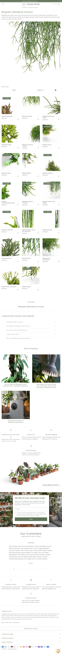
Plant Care (9, 622)
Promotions (16, 622)
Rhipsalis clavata (47, 145)
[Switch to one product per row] (55, 90)
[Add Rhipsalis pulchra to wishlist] (38, 261)
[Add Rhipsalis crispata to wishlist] (17, 176)
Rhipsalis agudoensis (7, 116)
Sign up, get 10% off (30, 1)
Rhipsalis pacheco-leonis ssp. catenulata (28, 230)
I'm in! (31, 519)
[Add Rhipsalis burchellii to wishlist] (17, 147)
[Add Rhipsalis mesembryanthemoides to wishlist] (17, 204)
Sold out (18, 117)
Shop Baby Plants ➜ (51, 485)
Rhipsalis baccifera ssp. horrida (49, 117)
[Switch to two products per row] (58, 90)
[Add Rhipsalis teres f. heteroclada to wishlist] (58, 261)
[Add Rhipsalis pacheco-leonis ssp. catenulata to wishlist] (38, 233)
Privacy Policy (29, 515)
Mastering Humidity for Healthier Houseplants (16, 421)
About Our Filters (5, 86)
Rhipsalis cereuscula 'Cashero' (27, 145)
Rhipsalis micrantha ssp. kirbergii (49, 202)
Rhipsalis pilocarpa (6, 258)
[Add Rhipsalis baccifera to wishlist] (38, 119)
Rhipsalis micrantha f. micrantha (27, 202)
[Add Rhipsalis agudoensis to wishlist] (17, 119)
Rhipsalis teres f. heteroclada (47, 259)
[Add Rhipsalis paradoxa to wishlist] (58, 233)
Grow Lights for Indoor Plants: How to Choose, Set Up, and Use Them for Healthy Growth (46, 386)
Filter (14, 90)
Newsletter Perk (31, 598)
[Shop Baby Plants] (31, 473)
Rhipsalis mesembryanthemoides (8, 202)
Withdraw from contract (31, 628)
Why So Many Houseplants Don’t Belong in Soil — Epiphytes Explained (15, 385)
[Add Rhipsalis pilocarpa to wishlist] (17, 261)
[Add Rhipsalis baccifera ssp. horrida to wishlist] (58, 119)
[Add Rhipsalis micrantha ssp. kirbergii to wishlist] (58, 204)
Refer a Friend (51, 584)
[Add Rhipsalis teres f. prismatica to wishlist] (17, 289)
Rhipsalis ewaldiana (48, 173)
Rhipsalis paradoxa (47, 230)
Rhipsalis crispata (6, 173)
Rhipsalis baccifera (27, 116)
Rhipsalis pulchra (26, 258)
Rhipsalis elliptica (26, 173)
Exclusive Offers (10, 584)
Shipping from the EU (30, 7)
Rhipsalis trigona (26, 286)
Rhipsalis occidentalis (7, 230)
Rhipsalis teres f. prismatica (9, 286)
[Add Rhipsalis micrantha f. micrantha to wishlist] (38, 204)
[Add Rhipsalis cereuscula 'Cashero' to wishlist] (38, 147)
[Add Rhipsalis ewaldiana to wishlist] (58, 176)
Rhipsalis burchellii (6, 145)
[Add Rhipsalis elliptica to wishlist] (38, 176)
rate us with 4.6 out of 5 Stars (31, 536)
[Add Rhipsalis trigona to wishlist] (38, 289)
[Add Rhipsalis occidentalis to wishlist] (17, 233)
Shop (3, 622)
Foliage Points (31, 584)
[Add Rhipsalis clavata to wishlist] (58, 147)
